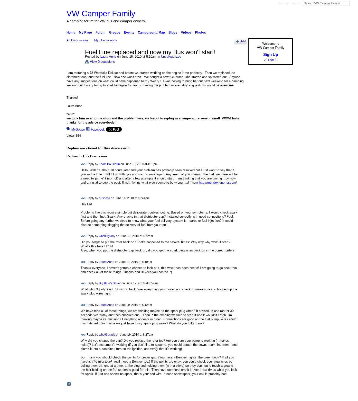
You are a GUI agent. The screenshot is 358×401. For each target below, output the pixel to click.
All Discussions (77, 40)
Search (353, 3)
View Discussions (102, 61)
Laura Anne (108, 56)
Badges (238, 395)
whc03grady (107, 236)
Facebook (98, 129)
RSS (69, 384)
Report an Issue (256, 395)
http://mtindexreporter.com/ (218, 182)
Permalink (83, 164)
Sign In (296, 3)
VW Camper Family (100, 13)
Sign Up (283, 3)
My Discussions (105, 40)
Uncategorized (171, 56)
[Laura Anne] (74, 62)
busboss (104, 198)
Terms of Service (282, 395)
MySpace (78, 129)
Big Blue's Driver (110, 283)
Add (243, 41)
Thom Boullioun (109, 164)
